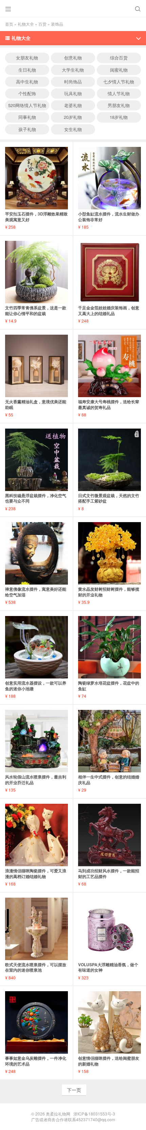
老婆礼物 (73, 105)
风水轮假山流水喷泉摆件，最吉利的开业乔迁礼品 (35, 780)
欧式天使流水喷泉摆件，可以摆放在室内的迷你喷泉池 (35, 967)
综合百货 (119, 57)
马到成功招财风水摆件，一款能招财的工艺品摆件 (108, 873)
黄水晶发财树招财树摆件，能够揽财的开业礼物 (108, 592)
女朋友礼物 (27, 57)
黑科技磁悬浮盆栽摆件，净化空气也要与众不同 (35, 498)
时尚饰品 (73, 81)
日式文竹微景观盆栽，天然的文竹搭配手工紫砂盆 (108, 498)
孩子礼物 (27, 129)
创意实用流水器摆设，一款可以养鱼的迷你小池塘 (35, 686)
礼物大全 (26, 24)
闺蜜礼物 (119, 70)
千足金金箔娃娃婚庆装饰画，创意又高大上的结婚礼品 (108, 310)
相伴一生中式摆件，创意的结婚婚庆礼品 (108, 780)
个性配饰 (27, 93)
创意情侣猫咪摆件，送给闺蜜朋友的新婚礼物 (108, 1061)
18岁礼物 (119, 117)
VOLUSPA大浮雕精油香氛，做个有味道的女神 (108, 967)
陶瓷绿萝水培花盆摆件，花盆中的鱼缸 (108, 686)
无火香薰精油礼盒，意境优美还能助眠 (35, 404)
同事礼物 (27, 117)
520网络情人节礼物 (27, 105)
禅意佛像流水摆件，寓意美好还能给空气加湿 (35, 592)
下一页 (74, 1089)
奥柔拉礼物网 (58, 1113)
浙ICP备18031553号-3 (94, 1113)
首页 (9, 24)
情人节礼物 (119, 93)
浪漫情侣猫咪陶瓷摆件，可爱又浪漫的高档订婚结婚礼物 (35, 873)
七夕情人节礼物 (118, 81)
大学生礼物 (73, 70)
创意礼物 (73, 57)
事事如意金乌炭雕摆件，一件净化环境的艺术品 (35, 1061)
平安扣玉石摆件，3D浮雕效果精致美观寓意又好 (36, 217)
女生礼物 (73, 129)
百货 (42, 24)
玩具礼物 (73, 93)
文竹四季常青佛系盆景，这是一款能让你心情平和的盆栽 (35, 310)
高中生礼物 (27, 81)
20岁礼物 (73, 117)
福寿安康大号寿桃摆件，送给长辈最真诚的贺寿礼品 (108, 404)
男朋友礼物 (119, 105)
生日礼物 (27, 70)
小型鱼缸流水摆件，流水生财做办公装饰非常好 (108, 217)
